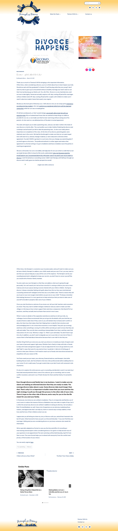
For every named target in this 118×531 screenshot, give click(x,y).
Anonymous (53, 497)
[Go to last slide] (20, 486)
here (32, 442)
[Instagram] (93, 7)
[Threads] (96, 7)
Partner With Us (82, 519)
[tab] (42, 502)
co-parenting (21, 447)
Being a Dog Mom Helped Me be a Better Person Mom (30, 491)
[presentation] (31, 478)
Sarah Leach (25, 495)
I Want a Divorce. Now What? (26, 454)
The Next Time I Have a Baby (65, 454)
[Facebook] (90, 7)
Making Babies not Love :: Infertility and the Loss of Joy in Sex (58, 492)
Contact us (88, 14)
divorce (29, 447)
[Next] (70, 486)
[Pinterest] (99, 7)
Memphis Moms (22, 78)
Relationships (20, 71)
